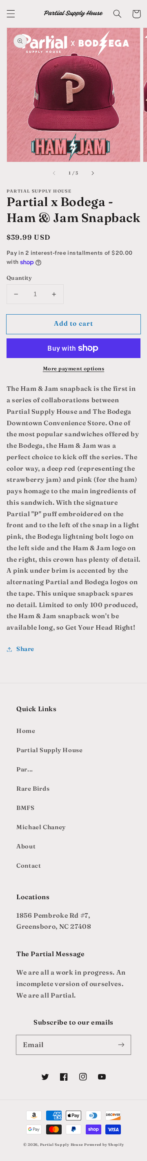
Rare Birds (32, 788)
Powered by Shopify (104, 1144)
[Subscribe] (121, 1044)
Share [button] (25, 649)
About (26, 846)
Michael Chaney (41, 827)
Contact (28, 865)
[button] (10, 14)
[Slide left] (55, 173)
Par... (24, 769)
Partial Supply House (49, 750)
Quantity (19, 277)
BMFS (25, 808)
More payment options (74, 368)
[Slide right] (92, 173)
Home (26, 731)
